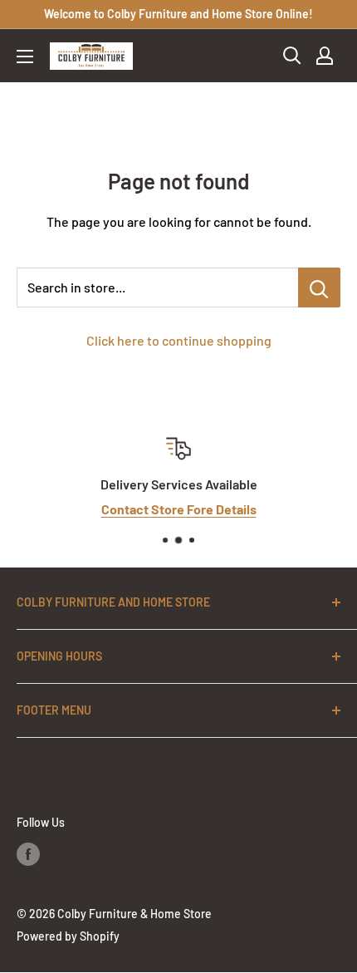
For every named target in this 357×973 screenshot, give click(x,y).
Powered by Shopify (68, 936)
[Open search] (292, 56)
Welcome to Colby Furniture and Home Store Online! (178, 14)
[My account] (324, 56)
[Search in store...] (319, 287)
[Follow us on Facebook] (28, 854)
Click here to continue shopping (178, 340)
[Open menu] (25, 56)
